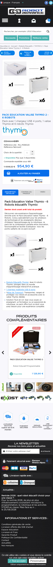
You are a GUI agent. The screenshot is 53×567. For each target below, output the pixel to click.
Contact (5, 540)
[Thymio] (15, 131)
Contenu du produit (26, 192)
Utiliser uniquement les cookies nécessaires (28, 564)
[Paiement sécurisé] (26, 180)
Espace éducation (9, 530)
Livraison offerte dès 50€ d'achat (17, 527)
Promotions (24, 38)
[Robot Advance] (26, 11)
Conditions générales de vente (15, 524)
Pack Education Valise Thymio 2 (26, 359)
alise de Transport (15, 292)
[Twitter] (51, 3)
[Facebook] (46, 3)
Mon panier (48, 22)
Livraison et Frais (9, 532)
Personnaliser (37, 561)
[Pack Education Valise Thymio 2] (26, 341)
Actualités (6, 543)
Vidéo (42, 192)
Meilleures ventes (40, 38)
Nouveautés (10, 38)
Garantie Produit (9, 535)
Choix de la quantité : (13, 152)
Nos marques (7, 545)
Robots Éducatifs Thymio (17, 282)
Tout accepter (18, 561)
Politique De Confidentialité (14, 537)
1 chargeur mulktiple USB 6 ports (20, 289)
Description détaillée (10, 192)
